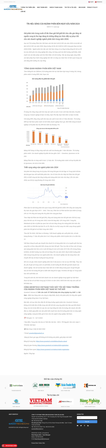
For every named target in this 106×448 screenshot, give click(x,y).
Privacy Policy (92, 7)
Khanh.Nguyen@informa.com (42, 439)
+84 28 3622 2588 (10, 445)
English (92, 1)
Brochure (82, 7)
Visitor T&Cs (42, 443)
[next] (100, 388)
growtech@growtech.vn (36, 333)
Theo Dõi (87, 421)
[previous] (5, 388)
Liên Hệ (23, 11)
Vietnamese (99, 1)
